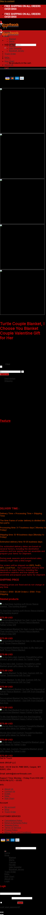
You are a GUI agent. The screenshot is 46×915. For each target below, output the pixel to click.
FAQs (6, 57)
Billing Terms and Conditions (17, 832)
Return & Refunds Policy (15, 823)
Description (9, 378)
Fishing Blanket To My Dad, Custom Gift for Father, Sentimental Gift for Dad (20, 681)
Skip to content (7, 1)
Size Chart (9, 61)
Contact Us (9, 791)
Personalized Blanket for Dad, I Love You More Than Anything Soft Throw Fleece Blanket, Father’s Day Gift (22, 631)
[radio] (17, 346)
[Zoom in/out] (3, 912)
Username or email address (14, 891)
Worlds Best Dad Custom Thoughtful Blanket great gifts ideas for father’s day (21, 734)
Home (7, 32)
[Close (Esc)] (1, 912)
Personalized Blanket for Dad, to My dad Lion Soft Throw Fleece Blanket (21, 648)
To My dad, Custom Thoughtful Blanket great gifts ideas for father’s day (21, 750)
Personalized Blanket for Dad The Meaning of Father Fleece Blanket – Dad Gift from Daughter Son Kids (22, 700)
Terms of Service (12, 827)
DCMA (7, 794)
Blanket (12, 39)
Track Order (10, 54)
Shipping (8, 381)
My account (9, 807)
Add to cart (4, 374)
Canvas (12, 43)
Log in (20, 903)
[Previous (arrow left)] (1, 914)
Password (5, 898)
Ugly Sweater (15, 48)
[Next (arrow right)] (3, 914)
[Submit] (5, 851)
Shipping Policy (11, 825)
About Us (8, 65)
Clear (7, 364)
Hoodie (12, 46)
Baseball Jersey (16, 51)
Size (2, 358)
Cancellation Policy (13, 820)
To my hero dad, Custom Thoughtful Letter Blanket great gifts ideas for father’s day (20, 665)
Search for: (9, 848)
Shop (6, 36)
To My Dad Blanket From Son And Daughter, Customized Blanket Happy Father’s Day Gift (21, 717)
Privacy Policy (11, 830)
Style (2, 347)
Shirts (11, 41)
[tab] (25, 378)
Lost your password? (10, 907)
